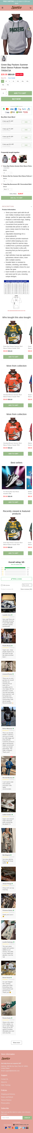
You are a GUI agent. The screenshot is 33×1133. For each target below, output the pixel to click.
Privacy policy (5, 1103)
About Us (4, 1082)
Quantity (3, 89)
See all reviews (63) (16, 564)
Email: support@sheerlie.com (10, 1071)
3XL (23, 81)
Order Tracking (5, 1085)
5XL (3, 84)
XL (13, 81)
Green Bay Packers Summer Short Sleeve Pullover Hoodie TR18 (13, 347)
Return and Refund (7, 1097)
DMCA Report (7, 1125)
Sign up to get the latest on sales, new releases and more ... (15, 1113)
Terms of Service (6, 1100)
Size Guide (11, 78)
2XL (18, 81)
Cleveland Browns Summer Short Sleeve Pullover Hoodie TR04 (12, 395)
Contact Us (4, 1079)
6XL (8, 84)
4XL (27, 81)
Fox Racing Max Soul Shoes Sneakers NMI (11, 492)
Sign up (27, 1117)
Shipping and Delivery (8, 1094)
